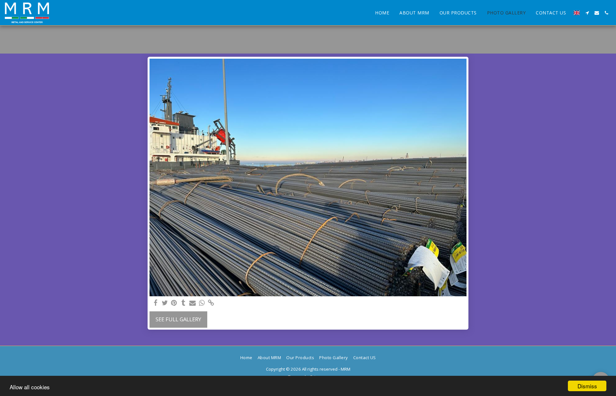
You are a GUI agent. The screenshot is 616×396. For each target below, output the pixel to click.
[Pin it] (174, 303)
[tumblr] (183, 303)
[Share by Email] (192, 303)
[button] (587, 13)
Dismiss (587, 386)
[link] (211, 303)
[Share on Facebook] (155, 303)
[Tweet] (164, 303)
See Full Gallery (178, 319)
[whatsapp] (202, 303)
